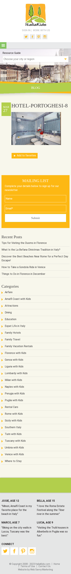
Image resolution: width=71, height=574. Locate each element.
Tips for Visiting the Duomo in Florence (24, 242)
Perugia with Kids (15, 393)
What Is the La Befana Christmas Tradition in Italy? (30, 249)
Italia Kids (35, 15)
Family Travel (12, 339)
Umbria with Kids (14, 447)
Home (57, 564)
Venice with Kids (14, 454)
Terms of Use (27, 566)
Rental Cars (11, 407)
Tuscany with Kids (15, 440)
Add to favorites (26, 155)
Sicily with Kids (13, 420)
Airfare (9, 292)
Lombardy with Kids (16, 373)
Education (10, 319)
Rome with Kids (14, 413)
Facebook (32, 36)
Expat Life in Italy (15, 326)
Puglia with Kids (14, 400)
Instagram (44, 36)
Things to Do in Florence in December (23, 273)
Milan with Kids (13, 380)
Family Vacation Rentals (19, 346)
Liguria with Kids (14, 366)
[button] (3, 45)
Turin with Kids (13, 434)
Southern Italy (13, 427)
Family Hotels (13, 332)
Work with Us (41, 30)
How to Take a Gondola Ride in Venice (23, 267)
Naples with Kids (14, 386)
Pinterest (38, 36)
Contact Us (44, 566)
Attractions (11, 305)
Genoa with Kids (14, 359)
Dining (8, 312)
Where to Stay (13, 461)
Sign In (26, 30)
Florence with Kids (15, 353)
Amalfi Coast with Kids (18, 299)
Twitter (26, 36)
